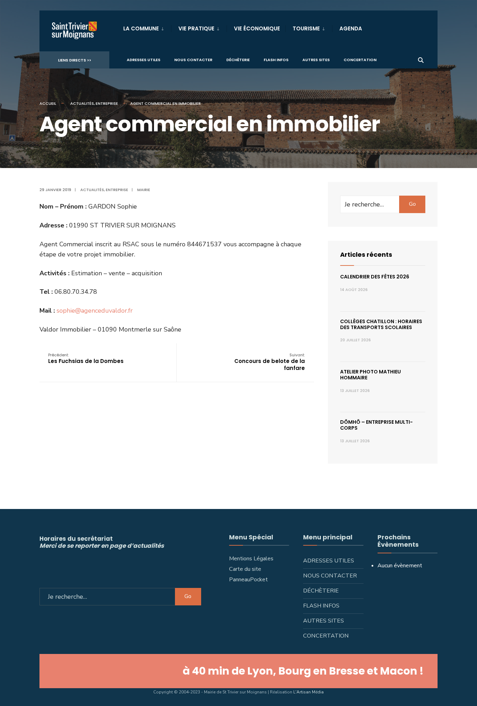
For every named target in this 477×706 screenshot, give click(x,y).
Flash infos (276, 60)
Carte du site (245, 569)
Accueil (47, 103)
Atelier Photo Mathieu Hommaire (370, 374)
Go (412, 204)
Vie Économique (257, 28)
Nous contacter (193, 60)
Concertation (360, 60)
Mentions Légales (251, 558)
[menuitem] (147, 27)
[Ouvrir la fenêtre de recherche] (420, 59)
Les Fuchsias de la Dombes (86, 358)
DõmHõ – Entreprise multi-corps (376, 424)
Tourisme (306, 28)
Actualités (82, 103)
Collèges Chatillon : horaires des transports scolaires (381, 324)
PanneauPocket (248, 579)
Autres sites (316, 60)
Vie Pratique (196, 28)
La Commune (141, 28)
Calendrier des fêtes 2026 (374, 276)
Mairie (143, 189)
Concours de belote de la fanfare (269, 362)
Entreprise (107, 103)
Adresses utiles (143, 60)
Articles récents (366, 254)
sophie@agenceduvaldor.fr (95, 310)
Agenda (350, 28)
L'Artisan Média (308, 692)
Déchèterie (238, 60)
